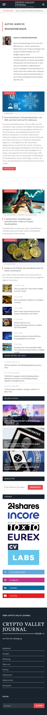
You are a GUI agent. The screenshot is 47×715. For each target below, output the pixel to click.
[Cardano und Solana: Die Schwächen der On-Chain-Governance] (23, 250)
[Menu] (4, 4)
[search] (43, 4)
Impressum (7, 675)
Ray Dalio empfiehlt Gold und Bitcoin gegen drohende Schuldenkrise (22, 445)
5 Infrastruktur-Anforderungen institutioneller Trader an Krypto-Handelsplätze (19, 221)
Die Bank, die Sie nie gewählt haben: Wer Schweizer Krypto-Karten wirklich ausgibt (29, 349)
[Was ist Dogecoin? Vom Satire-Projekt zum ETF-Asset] (7, 288)
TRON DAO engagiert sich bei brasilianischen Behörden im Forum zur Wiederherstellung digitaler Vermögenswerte (21, 378)
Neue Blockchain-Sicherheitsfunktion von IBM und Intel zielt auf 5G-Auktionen (23, 118)
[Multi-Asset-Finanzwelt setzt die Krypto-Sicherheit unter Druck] (7, 311)
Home (18, 11)
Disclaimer (7, 685)
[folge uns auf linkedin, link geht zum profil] (23, 588)
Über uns (6, 664)
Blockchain (9, 93)
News (5, 419)
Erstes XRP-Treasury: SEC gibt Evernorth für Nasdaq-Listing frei (21, 468)
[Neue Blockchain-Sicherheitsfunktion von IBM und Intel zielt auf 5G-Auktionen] (23, 101)
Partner (6, 669)
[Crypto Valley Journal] (25, 4)
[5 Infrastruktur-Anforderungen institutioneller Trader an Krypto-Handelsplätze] (23, 201)
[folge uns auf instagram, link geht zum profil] (23, 580)
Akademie (7, 648)
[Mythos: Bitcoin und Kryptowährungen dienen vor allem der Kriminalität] (7, 322)
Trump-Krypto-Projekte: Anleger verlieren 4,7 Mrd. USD (22, 390)
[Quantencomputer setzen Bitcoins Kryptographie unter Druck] (7, 336)
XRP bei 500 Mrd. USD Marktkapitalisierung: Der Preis (22, 366)
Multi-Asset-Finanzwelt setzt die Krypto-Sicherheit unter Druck (27, 312)
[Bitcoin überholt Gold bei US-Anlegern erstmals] (7, 300)
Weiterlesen (9, 169)
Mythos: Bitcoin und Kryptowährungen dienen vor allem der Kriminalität (28, 325)
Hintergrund (10, 191)
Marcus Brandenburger (25, 37)
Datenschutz (8, 680)
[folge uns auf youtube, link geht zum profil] (23, 595)
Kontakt (6, 654)
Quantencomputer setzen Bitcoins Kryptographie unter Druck (27, 337)
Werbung (6, 659)
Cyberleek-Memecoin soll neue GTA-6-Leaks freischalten (22, 422)
